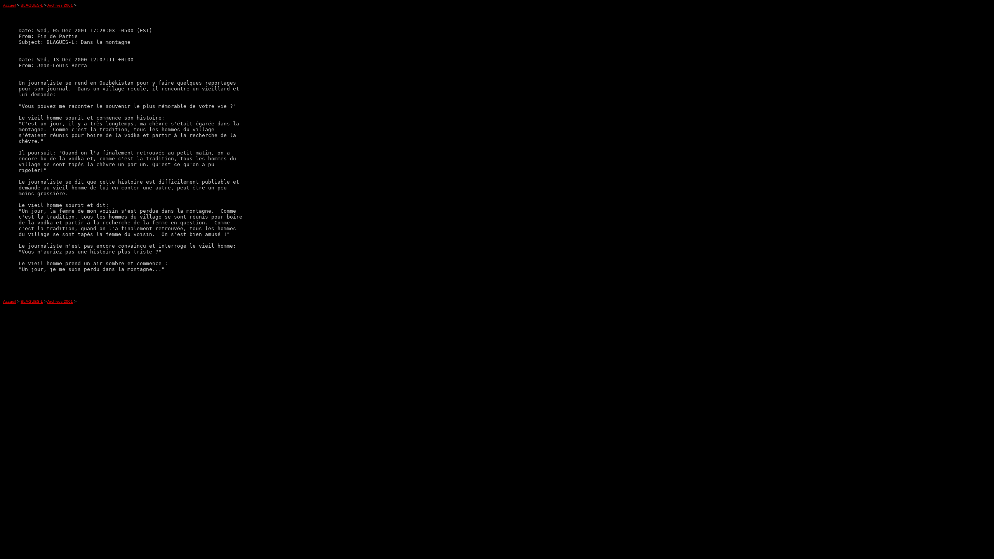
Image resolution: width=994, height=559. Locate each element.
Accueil (9, 5)
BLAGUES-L (32, 5)
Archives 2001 (60, 5)
